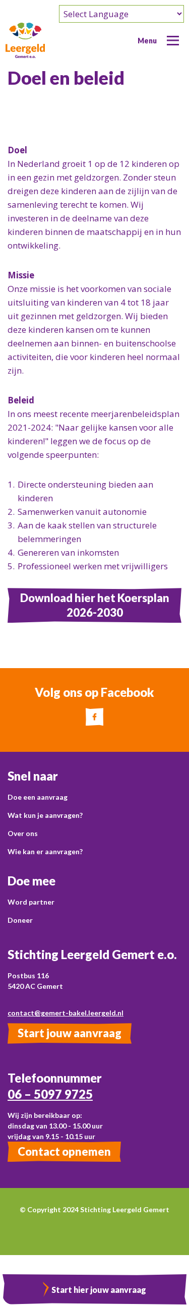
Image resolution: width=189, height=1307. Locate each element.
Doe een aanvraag (38, 797)
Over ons (23, 833)
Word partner (31, 902)
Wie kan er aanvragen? (45, 851)
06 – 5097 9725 (50, 1094)
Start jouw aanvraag (69, 1033)
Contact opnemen (64, 1151)
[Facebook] (94, 717)
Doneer (20, 920)
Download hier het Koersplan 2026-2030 (94, 605)
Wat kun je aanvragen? (45, 815)
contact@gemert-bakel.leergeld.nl (65, 1012)
